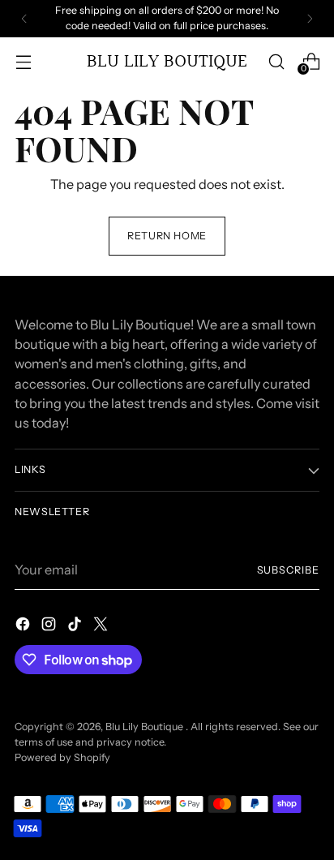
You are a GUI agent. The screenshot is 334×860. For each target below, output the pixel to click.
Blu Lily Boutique (145, 726)
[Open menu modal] (23, 61)
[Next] (310, 18)
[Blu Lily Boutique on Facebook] (24, 626)
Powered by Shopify (62, 757)
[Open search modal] (276, 61)
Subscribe (288, 570)
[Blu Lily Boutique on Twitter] (102, 626)
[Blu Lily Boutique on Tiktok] (76, 626)
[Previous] (24, 18)
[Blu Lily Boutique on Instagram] (50, 626)
